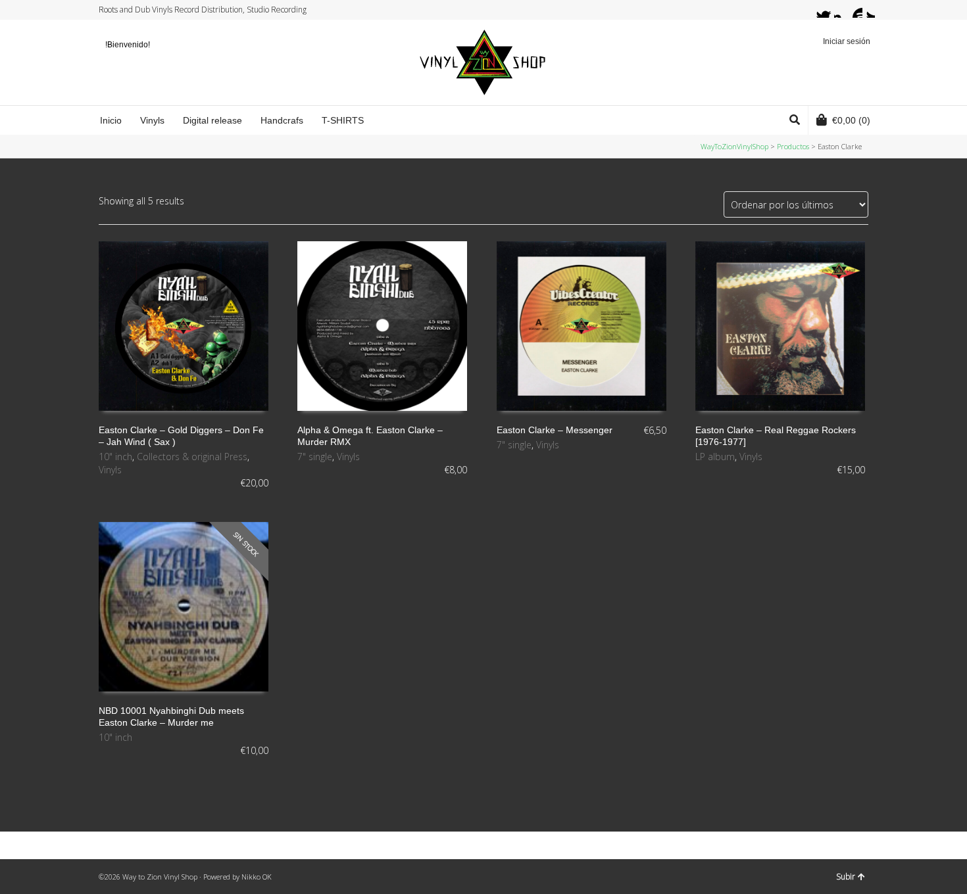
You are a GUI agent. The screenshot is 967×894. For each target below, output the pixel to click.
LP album (715, 456)
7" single (314, 456)
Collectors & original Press (192, 456)
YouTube (854, 10)
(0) (851, 120)
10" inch (115, 456)
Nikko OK (256, 877)
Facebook (829, 10)
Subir (845, 876)
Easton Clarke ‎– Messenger (554, 430)
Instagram (842, 10)
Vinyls (110, 469)
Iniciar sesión (846, 41)
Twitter (817, 10)
